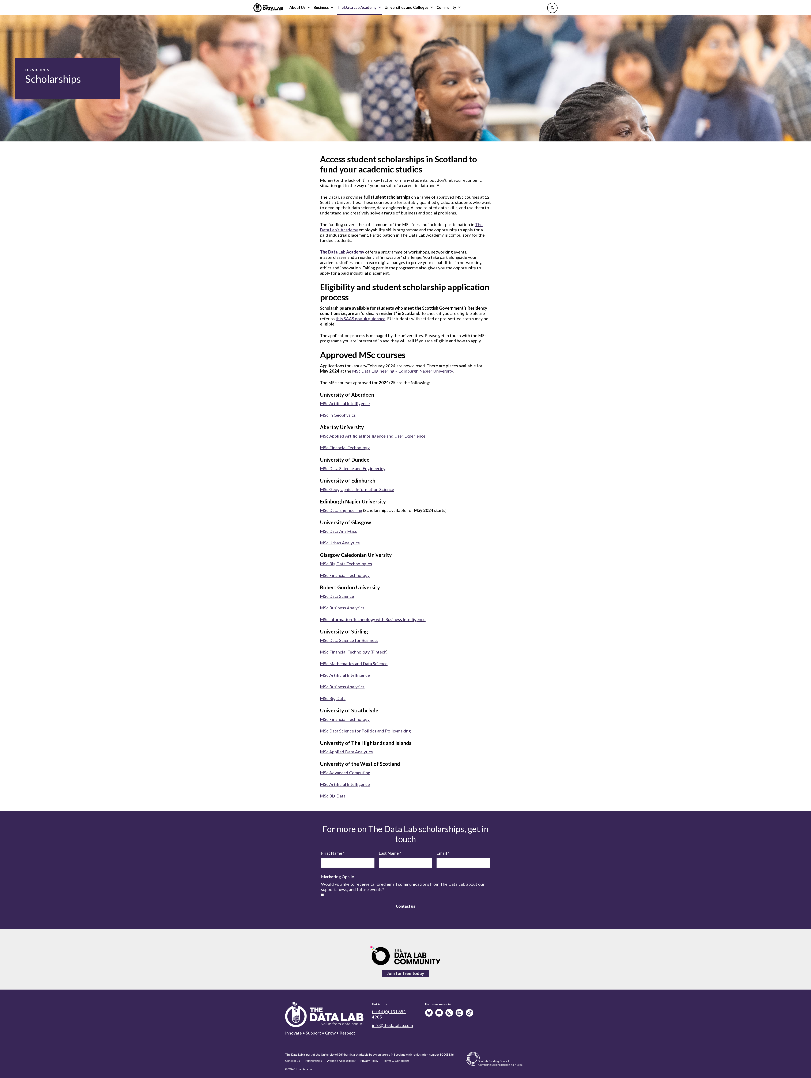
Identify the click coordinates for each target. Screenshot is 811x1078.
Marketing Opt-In (337, 876)
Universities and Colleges (407, 7)
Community (446, 7)
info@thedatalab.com (392, 1025)
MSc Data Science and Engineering (353, 468)
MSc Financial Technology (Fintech (353, 651)
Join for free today (405, 973)
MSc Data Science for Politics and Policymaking (365, 730)
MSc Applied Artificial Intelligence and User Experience (373, 435)
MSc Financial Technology (345, 447)
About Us (297, 7)
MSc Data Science (337, 596)
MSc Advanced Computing (345, 772)
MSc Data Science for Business (349, 640)
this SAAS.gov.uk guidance (360, 318)
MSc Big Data (333, 698)
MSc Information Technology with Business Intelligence (373, 619)
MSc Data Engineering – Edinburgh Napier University (402, 370)
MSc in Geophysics (338, 415)
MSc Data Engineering (341, 510)
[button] (552, 8)
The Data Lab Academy (357, 7)
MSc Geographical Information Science (357, 489)
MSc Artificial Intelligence (345, 403)
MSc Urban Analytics (340, 542)
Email (443, 853)
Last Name (390, 853)
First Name (333, 853)
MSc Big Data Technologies (346, 563)
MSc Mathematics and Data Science (354, 663)
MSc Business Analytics (342, 607)
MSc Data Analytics (338, 531)
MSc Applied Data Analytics (346, 751)
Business (321, 7)
